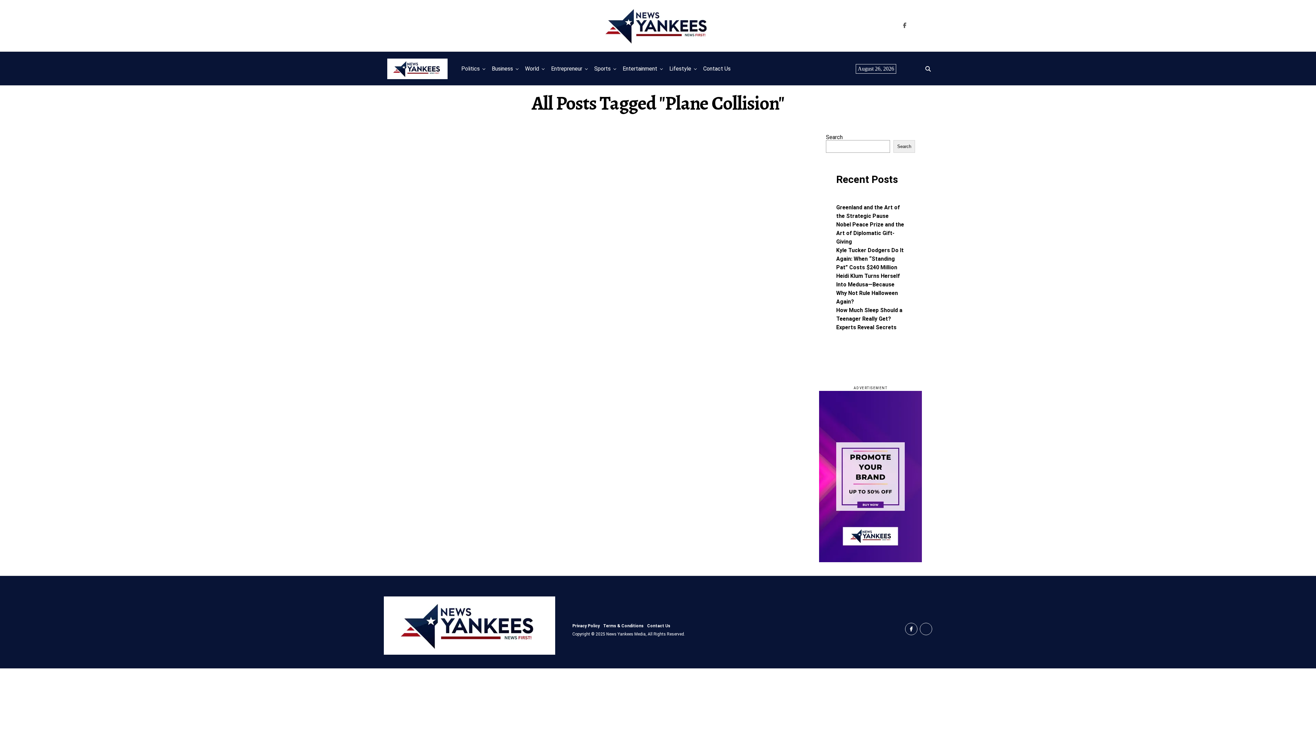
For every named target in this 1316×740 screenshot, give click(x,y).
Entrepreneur (566, 68)
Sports (602, 68)
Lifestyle (680, 68)
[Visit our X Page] (926, 629)
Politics (470, 68)
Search (834, 137)
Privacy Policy (586, 626)
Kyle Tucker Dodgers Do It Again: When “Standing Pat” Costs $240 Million (870, 259)
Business (502, 68)
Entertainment (640, 68)
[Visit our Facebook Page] (904, 26)
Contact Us (717, 68)
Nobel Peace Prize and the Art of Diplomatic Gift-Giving (870, 233)
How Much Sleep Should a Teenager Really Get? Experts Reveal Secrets (869, 319)
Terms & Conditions (623, 626)
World (532, 68)
